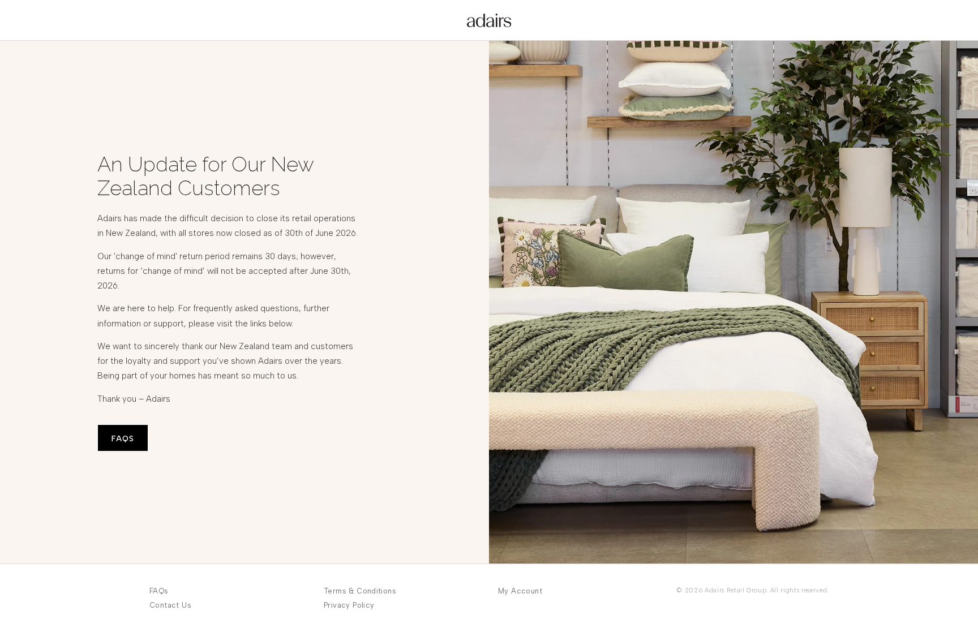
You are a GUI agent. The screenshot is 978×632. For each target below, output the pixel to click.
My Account (520, 591)
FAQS (122, 439)
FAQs (159, 591)
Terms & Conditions (360, 591)
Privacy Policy (349, 605)
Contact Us (170, 605)
